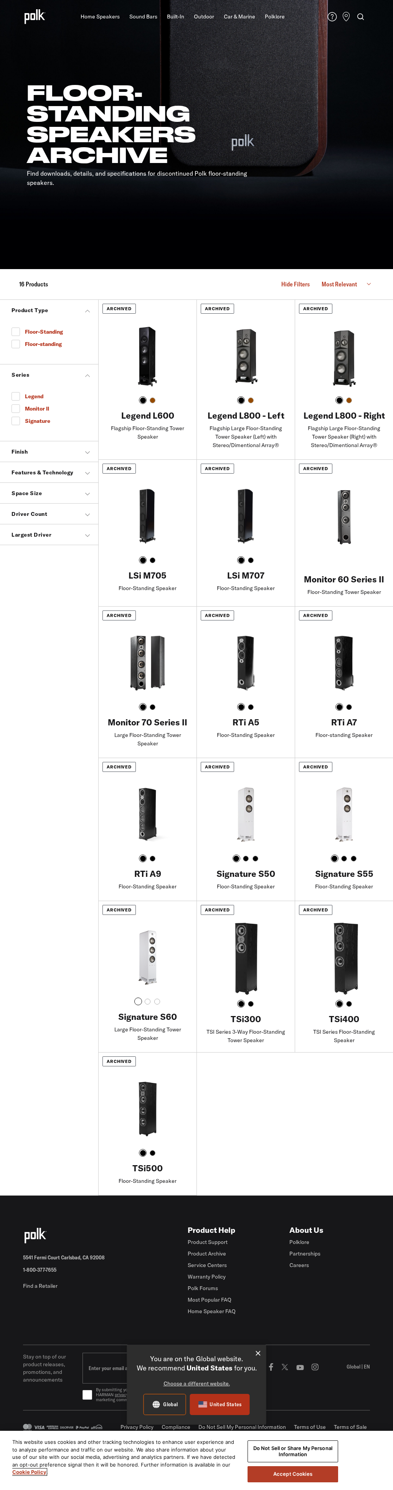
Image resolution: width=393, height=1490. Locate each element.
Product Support (208, 1242)
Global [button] (358, 1366)
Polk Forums (203, 1288)
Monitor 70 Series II (147, 722)
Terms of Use (310, 1426)
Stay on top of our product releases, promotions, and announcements (44, 1368)
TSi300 (246, 1019)
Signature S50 (245, 873)
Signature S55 (344, 873)
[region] (196, 1460)
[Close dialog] (258, 1353)
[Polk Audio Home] (34, 16)
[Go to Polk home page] (78, 1235)
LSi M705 (148, 575)
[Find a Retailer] (346, 17)
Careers (299, 1265)
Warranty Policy (207, 1276)
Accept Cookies (292, 1474)
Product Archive (207, 1253)
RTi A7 (344, 722)
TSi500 (147, 1168)
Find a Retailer (40, 1285)
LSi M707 (245, 575)
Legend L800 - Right (344, 415)
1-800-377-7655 (39, 1269)
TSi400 (344, 1019)
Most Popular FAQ (209, 1299)
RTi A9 (147, 873)
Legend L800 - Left (246, 415)
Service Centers (207, 1265)
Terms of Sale (350, 1426)
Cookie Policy (29, 1472)
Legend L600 (147, 415)
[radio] (143, 400)
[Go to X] (285, 1366)
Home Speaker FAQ (212, 1311)
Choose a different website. (196, 1383)
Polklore (299, 1242)
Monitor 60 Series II (344, 579)
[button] (100, 16)
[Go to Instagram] (315, 1366)
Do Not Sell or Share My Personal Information (292, 1451)
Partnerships (304, 1253)
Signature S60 (147, 1016)
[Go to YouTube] (300, 1366)
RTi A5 (246, 722)
